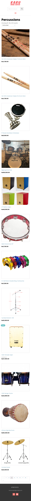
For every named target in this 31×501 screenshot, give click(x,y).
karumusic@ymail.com (15, 490)
